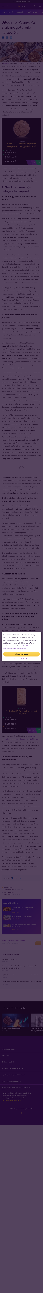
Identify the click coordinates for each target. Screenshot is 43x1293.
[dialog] (21, 646)
